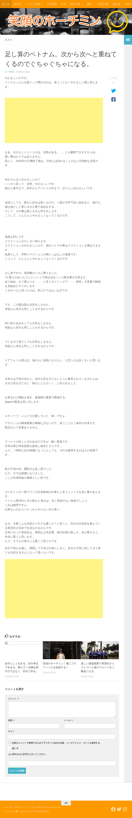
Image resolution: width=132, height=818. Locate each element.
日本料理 (52, 4)
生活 (63, 4)
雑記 (89, 4)
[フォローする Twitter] (119, 809)
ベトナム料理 (33, 4)
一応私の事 (102, 4)
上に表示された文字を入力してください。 (28, 754)
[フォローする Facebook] (113, 809)
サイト (11, 731)
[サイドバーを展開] (128, 40)
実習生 (17, 4)
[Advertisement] (54, 120)
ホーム (5, 4)
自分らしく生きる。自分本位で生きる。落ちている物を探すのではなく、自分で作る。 (21, 667)
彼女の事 (75, 4)
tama (11, 72)
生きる (116, 4)
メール (68, 720)
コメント (13, 698)
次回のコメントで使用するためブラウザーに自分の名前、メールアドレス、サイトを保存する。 (57, 743)
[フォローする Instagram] (125, 809)
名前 (11, 720)
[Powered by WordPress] (17, 811)
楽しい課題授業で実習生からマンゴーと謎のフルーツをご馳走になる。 (97, 667)
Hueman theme (42, 811)
